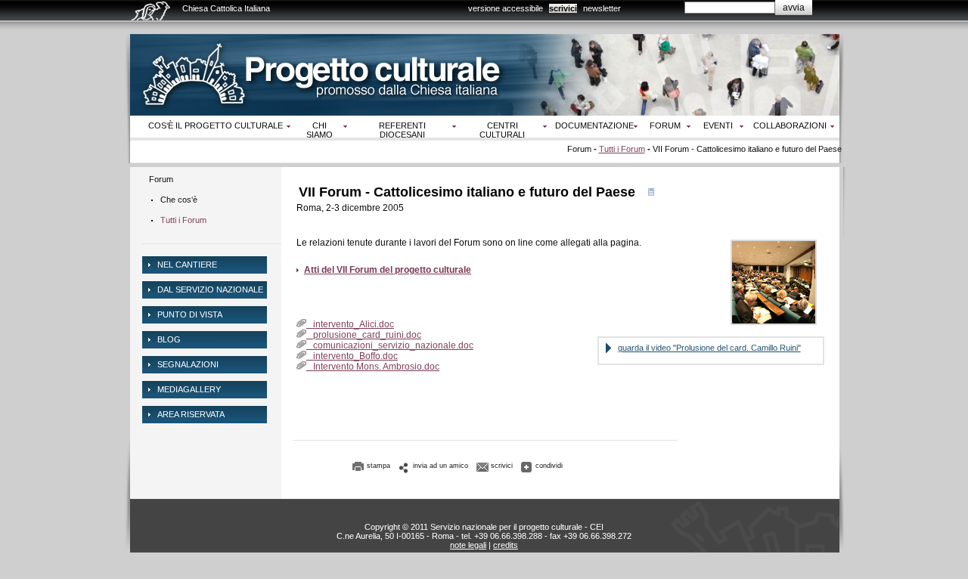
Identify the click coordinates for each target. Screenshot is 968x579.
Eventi (718, 125)
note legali (468, 545)
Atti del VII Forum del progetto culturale (387, 270)
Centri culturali (502, 130)
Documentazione (594, 125)
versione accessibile (505, 8)
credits (505, 545)
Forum (665, 125)
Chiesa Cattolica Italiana (226, 8)
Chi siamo (319, 130)
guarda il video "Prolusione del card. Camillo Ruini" (709, 347)
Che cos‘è (178, 199)
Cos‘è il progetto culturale (215, 125)
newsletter (602, 8)
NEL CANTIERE (187, 264)
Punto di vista (189, 314)
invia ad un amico (440, 465)
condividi (549, 465)
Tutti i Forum (622, 148)
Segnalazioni (188, 364)
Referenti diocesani (402, 130)
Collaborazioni (790, 125)
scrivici (563, 8)
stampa (378, 465)
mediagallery (189, 389)
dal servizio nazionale (210, 289)
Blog (169, 339)
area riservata (191, 414)
